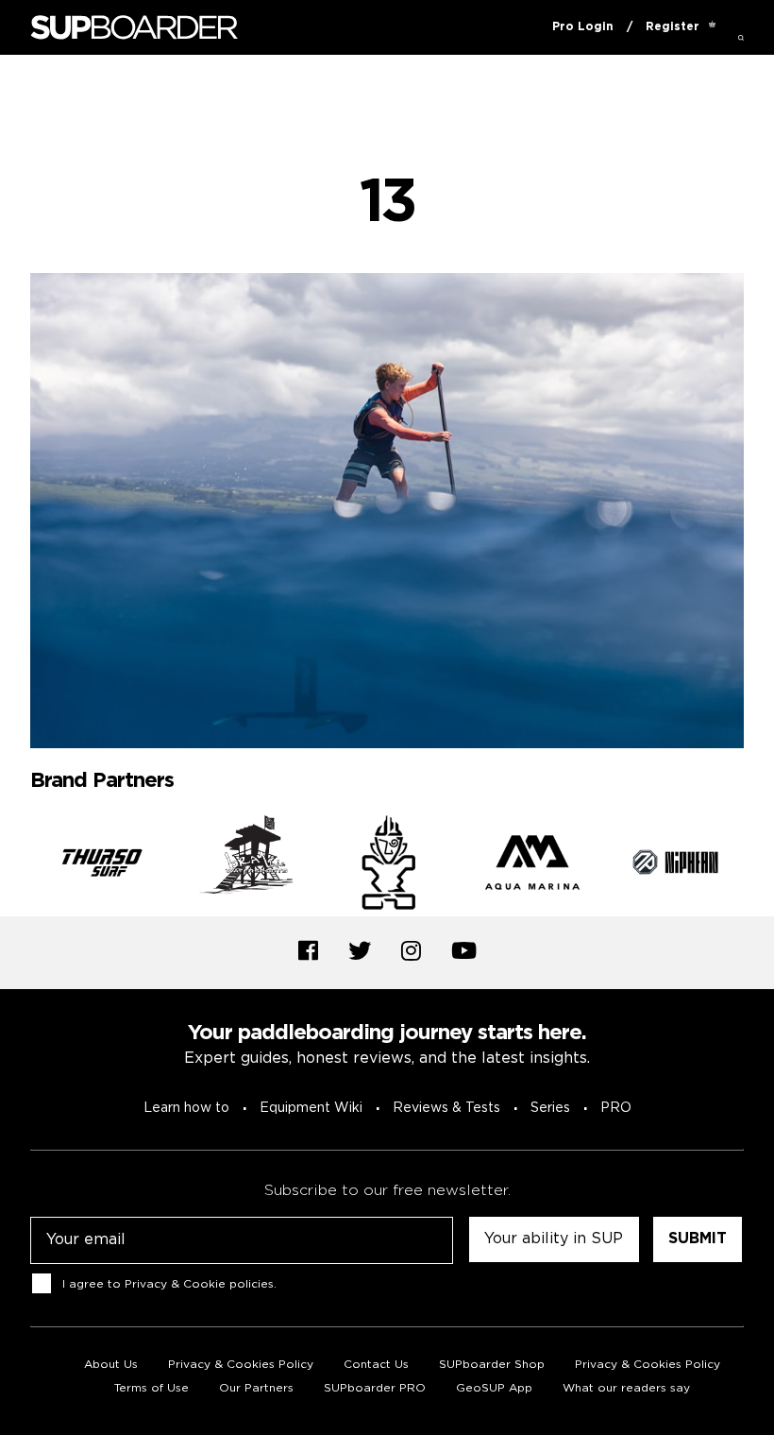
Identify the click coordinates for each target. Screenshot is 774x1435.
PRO (615, 1108)
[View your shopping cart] (712, 27)
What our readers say (626, 1388)
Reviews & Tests (446, 1108)
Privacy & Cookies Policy (240, 1364)
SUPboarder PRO (375, 1388)
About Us (111, 1364)
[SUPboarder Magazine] (134, 28)
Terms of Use (151, 1388)
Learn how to (186, 1108)
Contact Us (376, 1364)
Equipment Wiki (311, 1108)
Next (758, 866)
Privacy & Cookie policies (199, 1284)
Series (550, 1108)
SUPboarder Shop (492, 1364)
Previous (16, 866)
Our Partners (256, 1388)
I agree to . (169, 1284)
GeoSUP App (494, 1388)
